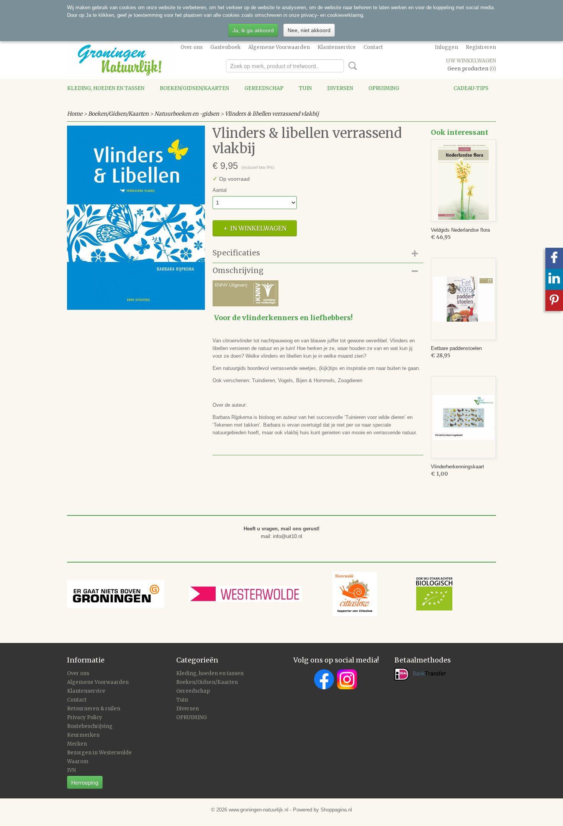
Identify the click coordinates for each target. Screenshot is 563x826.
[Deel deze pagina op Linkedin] (554, 279)
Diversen (340, 88)
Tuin (305, 88)
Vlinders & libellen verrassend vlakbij (272, 113)
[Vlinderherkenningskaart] (463, 417)
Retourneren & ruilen (93, 708)
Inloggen (446, 47)
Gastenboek (225, 47)
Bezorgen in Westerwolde (99, 752)
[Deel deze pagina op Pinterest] (554, 300)
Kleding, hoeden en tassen (105, 88)
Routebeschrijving (90, 726)
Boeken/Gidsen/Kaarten (194, 88)
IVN (71, 770)
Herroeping (84, 782)
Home (74, 113)
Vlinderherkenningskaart (457, 466)
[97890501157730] (136, 218)
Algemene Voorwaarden (279, 47)
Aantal (220, 190)
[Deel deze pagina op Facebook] (554, 258)
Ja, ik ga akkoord (253, 30)
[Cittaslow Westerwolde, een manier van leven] (392, 593)
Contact (373, 47)
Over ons (191, 47)
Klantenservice (337, 47)
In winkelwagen (258, 228)
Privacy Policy (84, 717)
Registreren (481, 47)
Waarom (77, 761)
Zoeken (351, 66)
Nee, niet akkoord (309, 30)
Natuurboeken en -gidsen (186, 113)
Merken (77, 744)
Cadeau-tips (470, 88)
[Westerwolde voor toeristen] (260, 593)
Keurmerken (83, 735)
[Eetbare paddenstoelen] (463, 299)
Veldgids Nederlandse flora (460, 230)
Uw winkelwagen (471, 60)
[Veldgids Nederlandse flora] (463, 180)
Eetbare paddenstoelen (456, 348)
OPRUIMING (383, 88)
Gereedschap (263, 88)
